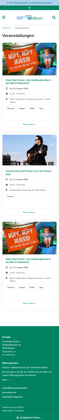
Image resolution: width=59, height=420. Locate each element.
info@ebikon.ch (9, 351)
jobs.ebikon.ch (9, 392)
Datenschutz (7, 411)
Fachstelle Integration (12, 397)
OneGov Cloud (8, 407)
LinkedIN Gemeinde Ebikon (15, 388)
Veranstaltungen (22, 28)
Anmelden (19, 411)
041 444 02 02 (8, 355)
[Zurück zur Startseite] (29, 17)
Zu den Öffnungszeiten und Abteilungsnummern (29, 3)
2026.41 (20, 407)
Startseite (6, 28)
